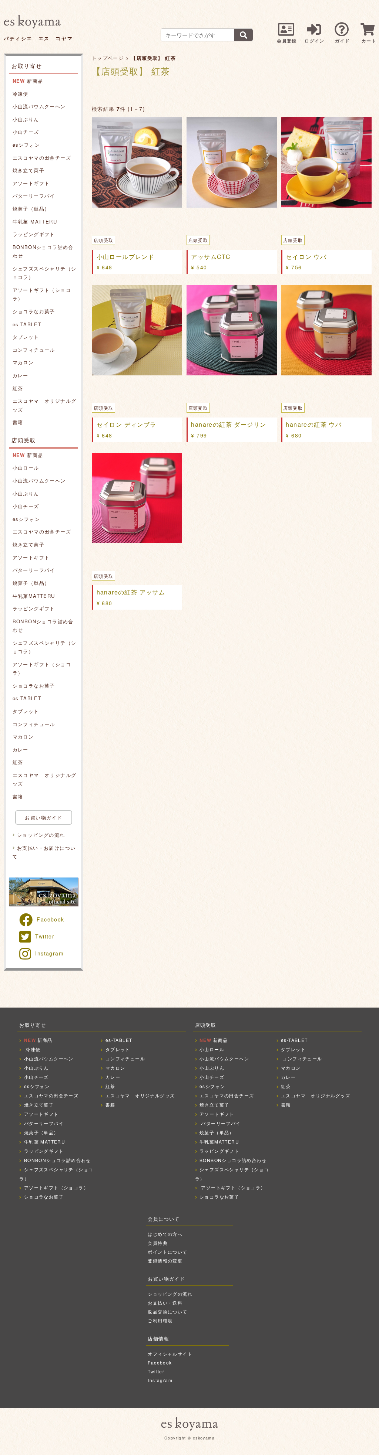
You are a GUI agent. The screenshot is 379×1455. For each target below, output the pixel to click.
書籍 (18, 422)
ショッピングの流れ (41, 834)
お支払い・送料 (165, 1302)
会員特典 (158, 1243)
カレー (20, 375)
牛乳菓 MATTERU (35, 221)
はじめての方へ (165, 1234)
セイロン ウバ (306, 256)
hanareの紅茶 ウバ (314, 424)
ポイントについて (167, 1251)
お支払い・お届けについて (44, 852)
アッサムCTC (211, 256)
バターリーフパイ (34, 195)
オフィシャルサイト (170, 1353)
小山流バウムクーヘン (39, 106)
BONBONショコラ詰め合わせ (43, 251)
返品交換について (167, 1311)
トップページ (108, 57)
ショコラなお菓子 (34, 311)
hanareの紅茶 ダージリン (228, 424)
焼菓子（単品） (31, 208)
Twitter (44, 936)
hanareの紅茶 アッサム (131, 592)
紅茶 (18, 388)
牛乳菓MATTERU (34, 595)
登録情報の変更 (165, 1260)
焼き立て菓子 (28, 170)
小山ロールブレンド (126, 256)
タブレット (26, 336)
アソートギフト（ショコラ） (42, 294)
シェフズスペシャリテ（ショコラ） (45, 272)
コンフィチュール (34, 349)
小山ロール (26, 467)
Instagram (49, 953)
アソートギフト (31, 183)
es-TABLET (27, 324)
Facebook (50, 919)
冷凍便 (20, 93)
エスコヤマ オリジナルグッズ (45, 405)
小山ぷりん (26, 119)
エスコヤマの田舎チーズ (42, 157)
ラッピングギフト (34, 234)
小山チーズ (26, 131)
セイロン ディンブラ (127, 424)
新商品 (28, 80)
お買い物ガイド (43, 817)
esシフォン (26, 144)
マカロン (23, 362)
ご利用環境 (160, 1320)
